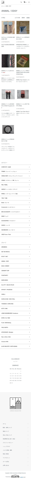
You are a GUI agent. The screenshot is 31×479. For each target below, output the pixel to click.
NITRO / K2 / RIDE (5, 318)
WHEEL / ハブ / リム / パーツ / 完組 (9, 193)
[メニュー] (29, 2)
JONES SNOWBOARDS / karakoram (9, 313)
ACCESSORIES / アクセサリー (8, 220)
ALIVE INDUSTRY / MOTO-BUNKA (9, 346)
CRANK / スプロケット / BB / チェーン (10, 180)
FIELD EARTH (4, 327)
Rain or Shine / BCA (6, 337)
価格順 (23, 17)
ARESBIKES (4, 247)
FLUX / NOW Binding (6, 322)
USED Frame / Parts (6, 234)
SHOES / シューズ (5, 225)
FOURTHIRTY (4, 275)
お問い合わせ (6, 465)
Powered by (8, 476)
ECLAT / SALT (4, 256)
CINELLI (3, 294)
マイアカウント (6, 457)
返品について (6, 431)
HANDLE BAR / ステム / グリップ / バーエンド (11, 176)
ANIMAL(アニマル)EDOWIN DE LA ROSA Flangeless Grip (7, 105)
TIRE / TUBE (4, 198)
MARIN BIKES (4, 280)
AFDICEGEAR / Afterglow (7, 332)
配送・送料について (7, 427)
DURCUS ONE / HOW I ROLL (8, 299)
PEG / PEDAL (4, 184)
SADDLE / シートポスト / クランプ (9, 189)
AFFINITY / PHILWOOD (6, 289)
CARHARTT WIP (5, 270)
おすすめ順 (17, 17)
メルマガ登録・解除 (7, 450)
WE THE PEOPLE (5, 251)
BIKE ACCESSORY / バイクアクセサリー (10, 211)
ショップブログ (6, 446)
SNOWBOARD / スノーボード (8, 230)
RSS (4, 454)
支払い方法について (7, 435)
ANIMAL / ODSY (8, 6)
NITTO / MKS (4, 308)
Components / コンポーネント (8, 207)
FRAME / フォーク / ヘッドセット (9, 171)
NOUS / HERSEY (5, 266)
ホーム (2, 6)
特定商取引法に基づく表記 (9, 439)
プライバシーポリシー (8, 442)
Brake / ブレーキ (5, 202)
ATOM (7, 454)
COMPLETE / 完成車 (6, 167)
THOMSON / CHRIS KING (7, 303)
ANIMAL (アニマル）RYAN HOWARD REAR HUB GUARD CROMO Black (22, 72)
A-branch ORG (4, 341)
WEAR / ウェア (4, 216)
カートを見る (6, 461)
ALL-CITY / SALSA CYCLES (7, 285)
